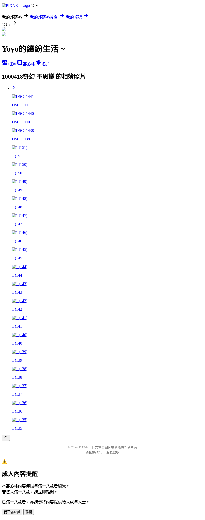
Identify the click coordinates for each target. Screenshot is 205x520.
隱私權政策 (94, 452)
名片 (46, 64)
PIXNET (84, 447)
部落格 (29, 64)
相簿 (12, 64)
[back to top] (6, 438)
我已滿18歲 (12, 512)
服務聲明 (113, 452)
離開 (29, 512)
